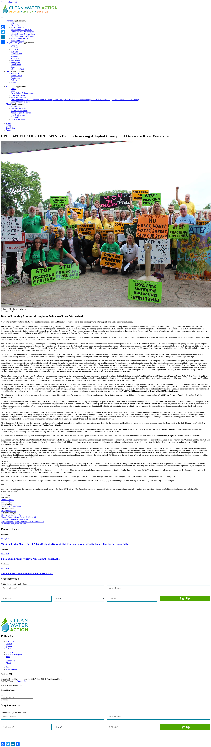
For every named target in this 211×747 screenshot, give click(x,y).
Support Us (10, 86)
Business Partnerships (19, 111)
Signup (8, 126)
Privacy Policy (11, 669)
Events (13, 82)
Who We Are (16, 106)
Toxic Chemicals (17, 27)
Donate (13, 89)
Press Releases (16, 76)
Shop (13, 91)
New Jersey (15, 60)
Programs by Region (14, 43)
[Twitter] (2, 32)
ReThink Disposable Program (22, 32)
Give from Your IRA (19, 100)
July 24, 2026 (5, 539)
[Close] (2, 695)
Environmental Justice (19, 38)
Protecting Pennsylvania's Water (13, 524)
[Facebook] (2, 27)
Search (8, 124)
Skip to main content (9, 2)
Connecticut (15, 49)
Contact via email (7, 500)
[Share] (2, 42)
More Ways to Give (18, 97)
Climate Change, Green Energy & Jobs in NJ (18, 517)
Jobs (7, 667)
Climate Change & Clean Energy (23, 34)
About (8, 104)
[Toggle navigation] (2, 17)
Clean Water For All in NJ (11, 515)
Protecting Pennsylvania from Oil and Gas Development (22, 522)
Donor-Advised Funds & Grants (39, 100)
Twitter (9, 644)
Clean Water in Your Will (73, 100)
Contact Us (15, 117)
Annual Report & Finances (21, 113)
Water (13, 23)
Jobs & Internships (18, 115)
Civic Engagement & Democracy (23, 36)
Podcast (14, 80)
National (14, 45)
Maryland (14, 52)
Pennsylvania (16, 62)
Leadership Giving (18, 95)
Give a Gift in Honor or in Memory (125, 100)
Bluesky (9, 646)
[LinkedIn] (2, 37)
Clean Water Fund (18, 119)
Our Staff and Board (18, 108)
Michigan (14, 56)
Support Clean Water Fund (21, 102)
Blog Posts (15, 73)
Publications (15, 78)
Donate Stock (58, 100)
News (8, 71)
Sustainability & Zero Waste (21, 30)
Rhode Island (16, 65)
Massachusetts (16, 54)
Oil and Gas (15, 25)
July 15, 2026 (5, 553)
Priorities (9, 21)
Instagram (10, 648)
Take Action (10, 128)
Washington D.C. (17, 69)
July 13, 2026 (5, 568)
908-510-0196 (6, 502)
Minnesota (15, 58)
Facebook (10, 641)
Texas (13, 67)
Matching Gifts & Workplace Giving (97, 100)
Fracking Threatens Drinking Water (14, 519)
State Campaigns (17, 41)
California (14, 47)
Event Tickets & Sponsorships (22, 93)
